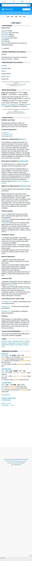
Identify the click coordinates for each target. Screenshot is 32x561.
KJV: (2, 360)
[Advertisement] (16, 437)
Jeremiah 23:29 (13, 104)
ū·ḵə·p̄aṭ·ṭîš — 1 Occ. (7, 405)
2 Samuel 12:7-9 (6, 301)
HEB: (3, 355)
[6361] (30, 254)
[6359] (2, 254)
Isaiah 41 (5, 214)
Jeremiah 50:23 (7, 136)
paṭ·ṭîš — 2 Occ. (6, 403)
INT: (2, 364)
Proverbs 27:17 (11, 285)
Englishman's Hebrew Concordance (12, 345)
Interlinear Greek (6, 341)
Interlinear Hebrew (18, 341)
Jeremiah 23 (6, 219)
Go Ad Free (3, 557)
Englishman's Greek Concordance (18, 343)
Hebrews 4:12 (16, 181)
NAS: (3, 357)
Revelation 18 (5, 311)
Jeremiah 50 (6, 223)
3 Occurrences (5, 394)
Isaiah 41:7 (4, 104)
